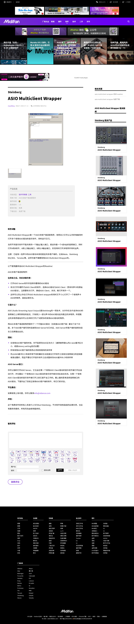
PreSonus (20, 588)
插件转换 (78, 548)
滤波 (50, 541)
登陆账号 (9, 2)
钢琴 (18, 538)
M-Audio (31, 583)
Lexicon (31, 581)
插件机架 (78, 536)
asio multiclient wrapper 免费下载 (107, 99)
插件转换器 (23, 194)
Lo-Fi (61, 531)
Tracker (78, 538)
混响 (50, 526)
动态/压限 (63, 533)
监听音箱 (94, 548)
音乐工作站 (79, 526)
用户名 (13, 467)
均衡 (50, 543)
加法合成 (36, 526)
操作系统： (14, 201)
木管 (18, 550)
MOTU (19, 586)
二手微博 (127, 2)
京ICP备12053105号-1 (66, 618)
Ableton (19, 568)
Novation (32, 588)
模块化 (35, 541)
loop (18, 541)
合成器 (105, 523)
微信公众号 (102, 2)
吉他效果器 (106, 536)
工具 (30, 194)
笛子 (18, 546)
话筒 (93, 538)
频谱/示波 (63, 526)
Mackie (19, 583)
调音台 (51, 536)
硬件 (60, 21)
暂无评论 (43, 106)
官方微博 (115, 2)
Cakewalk (32, 576)
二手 (81, 21)
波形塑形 (36, 546)
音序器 (105, 553)
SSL (18, 591)
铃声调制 (63, 550)
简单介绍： (14, 198)
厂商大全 (45, 21)
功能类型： (14, 194)
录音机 (62, 546)
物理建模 (36, 550)
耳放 (93, 546)
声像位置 (51, 553)
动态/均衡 (106, 541)
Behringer (20, 573)
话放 (93, 543)
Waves (19, 598)
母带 (61, 528)
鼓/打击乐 (20, 536)
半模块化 (36, 538)
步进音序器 (79, 546)
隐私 (98, 616)
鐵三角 (31, 571)
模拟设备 (106, 526)
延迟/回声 (52, 528)
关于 (89, 616)
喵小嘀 (45, 616)
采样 (34, 531)
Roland (31, 593)
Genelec (20, 578)
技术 (74, 21)
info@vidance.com (42, 393)
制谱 (77, 550)
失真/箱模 (63, 538)
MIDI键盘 (94, 523)
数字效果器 (95, 553)
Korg (18, 581)
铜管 (18, 523)
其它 (34, 553)
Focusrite (20, 576)
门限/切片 (52, 546)
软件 (67, 21)
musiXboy (11, 106)
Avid (30, 573)
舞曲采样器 (106, 550)
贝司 (18, 528)
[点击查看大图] (45, 139)
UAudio (31, 595)
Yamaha (31, 598)
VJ (76, 543)
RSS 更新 (74, 616)
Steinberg (20, 595)
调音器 (62, 553)
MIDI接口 (94, 528)
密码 (12, 470)
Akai (18, 571)
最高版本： (14, 204)
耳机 (93, 541)
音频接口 (94, 531)
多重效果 (51, 550)
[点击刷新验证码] (60, 470)
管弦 (18, 533)
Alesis (31, 568)
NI (29, 586)
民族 (18, 526)
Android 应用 (38, 616)
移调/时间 (52, 538)
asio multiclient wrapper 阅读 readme (109, 94)
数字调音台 (95, 536)
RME (30, 591)
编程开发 (78, 553)
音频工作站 (79, 523)
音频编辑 (78, 533)
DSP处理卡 (95, 550)
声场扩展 (51, 533)
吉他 (18, 543)
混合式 (35, 536)
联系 (94, 616)
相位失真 (36, 543)
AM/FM (35, 528)
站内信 (18, 2)
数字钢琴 (106, 533)
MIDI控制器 (95, 526)
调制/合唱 (63, 536)
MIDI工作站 (79, 528)
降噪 (61, 523)
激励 (50, 523)
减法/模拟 (36, 523)
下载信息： (14, 211)
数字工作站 (106, 543)
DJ (77, 541)
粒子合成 (36, 533)
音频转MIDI (63, 541)
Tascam (19, 593)
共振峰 (35, 548)
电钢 (18, 531)
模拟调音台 (95, 533)
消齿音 (51, 531)
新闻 (52, 21)
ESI (30, 578)
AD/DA (105, 538)
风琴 (18, 548)
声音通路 (63, 543)
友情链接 (104, 616)
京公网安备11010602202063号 (83, 618)
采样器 (105, 548)
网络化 (62, 548)
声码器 (51, 548)
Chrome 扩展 (82, 616)
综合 (18, 553)
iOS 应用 (29, 616)
